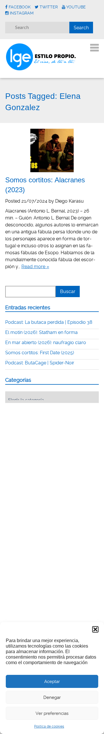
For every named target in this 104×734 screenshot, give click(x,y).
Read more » (35, 266)
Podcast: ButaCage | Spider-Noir (39, 363)
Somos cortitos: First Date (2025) (39, 352)
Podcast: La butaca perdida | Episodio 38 (48, 322)
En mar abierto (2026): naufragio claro (45, 342)
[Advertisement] (48, 443)
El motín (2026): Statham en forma (41, 332)
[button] (95, 629)
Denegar (52, 697)
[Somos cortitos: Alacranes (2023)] (52, 150)
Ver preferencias (52, 713)
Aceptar (52, 681)
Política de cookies (49, 726)
